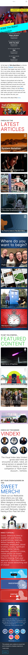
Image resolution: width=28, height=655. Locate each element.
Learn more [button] (5, 648)
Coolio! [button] (5, 652)
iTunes (21, 619)
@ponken (17, 640)
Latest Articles (12, 126)
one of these (19, 623)
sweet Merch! (10, 488)
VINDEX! (10, 434)
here (19, 97)
